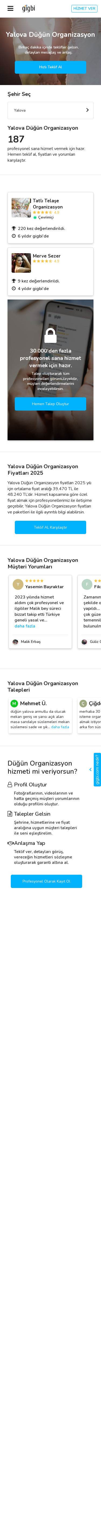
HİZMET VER (84, 8)
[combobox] (50, 110)
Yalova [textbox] (20, 110)
